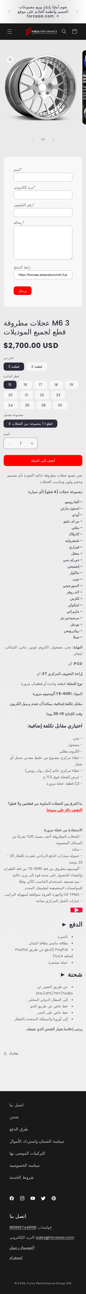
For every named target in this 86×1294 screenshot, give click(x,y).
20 (10, 395)
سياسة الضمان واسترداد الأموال (37, 1141)
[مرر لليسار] (32, 139)
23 (58, 395)
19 (71, 384)
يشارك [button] (13, 1053)
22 (42, 395)
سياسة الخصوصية (25, 1165)
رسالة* (19, 222)
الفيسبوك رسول (22, 1247)
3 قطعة (13, 366)
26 (27, 405)
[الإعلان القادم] (77, 11)
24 (10, 405)
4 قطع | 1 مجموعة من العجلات (30, 423)
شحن (14, 1117)
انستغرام (16, 1257)
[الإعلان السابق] (9, 11)
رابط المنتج (22, 267)
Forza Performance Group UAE (49, 1283)
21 (26, 395)
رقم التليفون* (24, 204)
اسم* (18, 169)
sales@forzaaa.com (55, 1237)
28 (43, 405)
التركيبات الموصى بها (27, 1153)
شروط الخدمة (22, 1177)
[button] (9, 31)
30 (60, 405)
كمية (7, 434)
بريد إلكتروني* (24, 187)
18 (56, 384)
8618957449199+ (31, 1227)
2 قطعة (36, 366)
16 (25, 384)
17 (41, 384)
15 (10, 384)
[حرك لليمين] (53, 139)
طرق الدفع (19, 1129)
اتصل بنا (17, 1105)
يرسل (22, 291)
